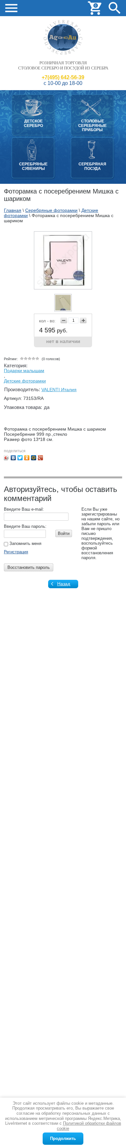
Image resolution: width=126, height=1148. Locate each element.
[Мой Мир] (33, 458)
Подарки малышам (24, 370)
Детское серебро (33, 123)
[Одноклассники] (27, 458)
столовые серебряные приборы (92, 125)
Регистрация (16, 551)
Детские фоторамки (25, 380)
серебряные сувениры (33, 166)
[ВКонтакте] (13, 458)
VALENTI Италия (59, 389)
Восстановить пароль (28, 567)
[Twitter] (20, 458)
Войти (63, 533)
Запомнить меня (24, 543)
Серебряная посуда (92, 166)
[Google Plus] (40, 458)
